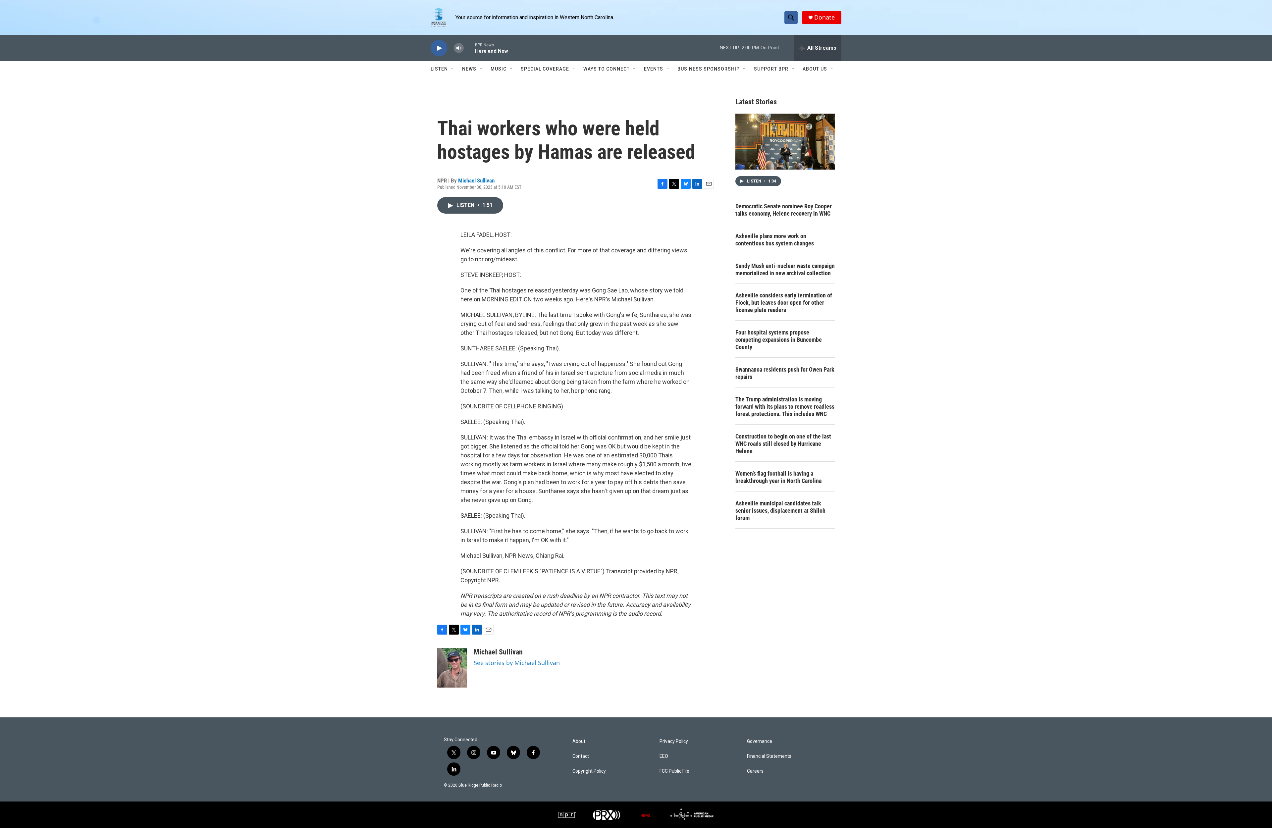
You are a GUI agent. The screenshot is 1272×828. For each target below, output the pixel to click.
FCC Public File (674, 771)
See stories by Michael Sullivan (517, 663)
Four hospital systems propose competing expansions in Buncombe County (778, 339)
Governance (759, 741)
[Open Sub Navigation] (452, 69)
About (578, 741)
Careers (755, 771)
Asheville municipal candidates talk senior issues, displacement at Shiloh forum (780, 510)
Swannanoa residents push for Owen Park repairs (784, 373)
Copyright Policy (589, 771)
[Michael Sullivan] (452, 668)
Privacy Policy (674, 741)
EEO (664, 756)
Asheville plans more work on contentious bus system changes (774, 240)
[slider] (469, 47)
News (469, 69)
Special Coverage (545, 69)
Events (653, 69)
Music (498, 69)
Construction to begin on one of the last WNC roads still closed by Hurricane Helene (783, 443)
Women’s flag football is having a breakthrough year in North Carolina (778, 477)
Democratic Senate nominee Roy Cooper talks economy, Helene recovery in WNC (783, 210)
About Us (815, 69)
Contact (580, 756)
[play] (439, 48)
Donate (824, 17)
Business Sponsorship (708, 69)
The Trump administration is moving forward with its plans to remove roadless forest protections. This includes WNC (784, 406)
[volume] (458, 48)
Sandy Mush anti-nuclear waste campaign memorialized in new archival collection (785, 269)
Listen (439, 69)
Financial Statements (769, 756)
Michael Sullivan (476, 180)
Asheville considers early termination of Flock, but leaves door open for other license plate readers (783, 302)
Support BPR (771, 69)
